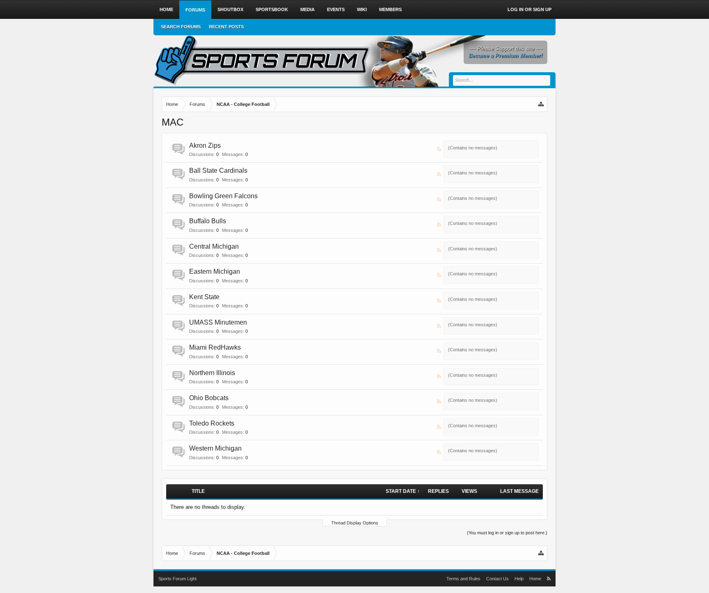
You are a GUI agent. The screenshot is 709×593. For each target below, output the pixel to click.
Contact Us (497, 578)
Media (307, 9)
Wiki (362, 9)
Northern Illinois (212, 372)
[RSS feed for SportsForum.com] (548, 578)
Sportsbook (272, 9)
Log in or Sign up (529, 9)
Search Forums (181, 26)
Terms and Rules (463, 578)
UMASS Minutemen (218, 322)
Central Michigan (214, 246)
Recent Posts (226, 26)
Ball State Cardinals (218, 170)
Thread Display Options (354, 522)
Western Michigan (215, 448)
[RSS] (439, 149)
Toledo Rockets (211, 423)
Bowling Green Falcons (223, 195)
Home (166, 9)
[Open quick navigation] (541, 104)
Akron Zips (205, 145)
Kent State (204, 296)
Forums (195, 9)
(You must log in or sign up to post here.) (507, 532)
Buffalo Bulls (207, 221)
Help (519, 578)
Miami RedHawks (215, 347)
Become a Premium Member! (505, 56)
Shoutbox (230, 9)
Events (336, 9)
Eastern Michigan (214, 271)
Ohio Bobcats (209, 397)
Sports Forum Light (177, 578)
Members (390, 9)
